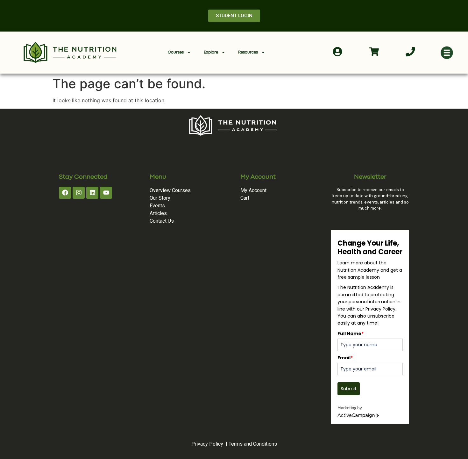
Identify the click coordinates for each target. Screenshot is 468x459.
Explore (211, 52)
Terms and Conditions (253, 444)
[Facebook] (65, 193)
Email (345, 358)
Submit (349, 388)
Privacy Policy (207, 444)
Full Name (350, 333)
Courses (176, 52)
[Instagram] (79, 193)
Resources (248, 52)
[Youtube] (106, 193)
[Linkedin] (92, 193)
